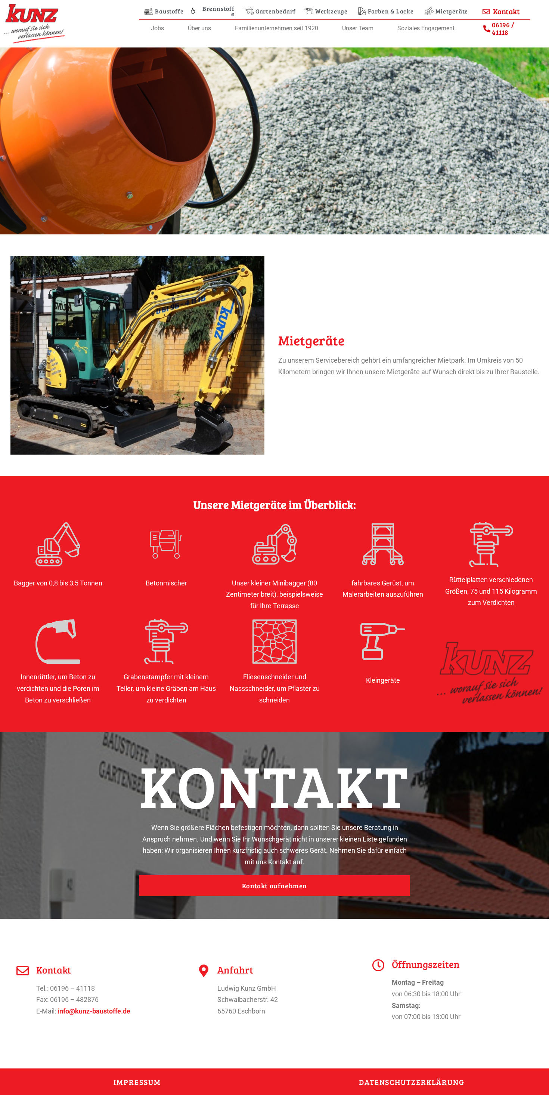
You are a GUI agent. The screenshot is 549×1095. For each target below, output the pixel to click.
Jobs (157, 28)
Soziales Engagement (426, 28)
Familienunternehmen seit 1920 (276, 28)
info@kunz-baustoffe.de (94, 1011)
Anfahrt (235, 969)
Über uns (199, 28)
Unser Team (357, 28)
